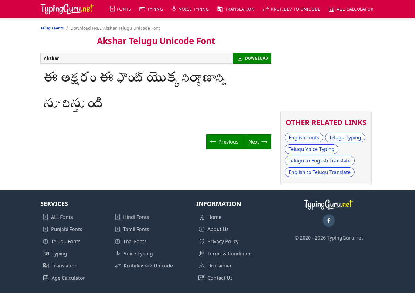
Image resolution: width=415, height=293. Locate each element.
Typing (155, 9)
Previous (228, 141)
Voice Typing (194, 9)
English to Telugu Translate (320, 172)
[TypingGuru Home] (67, 9)
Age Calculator (355, 9)
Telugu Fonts (52, 28)
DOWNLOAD (256, 58)
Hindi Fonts (136, 217)
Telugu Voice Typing (311, 149)
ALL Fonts (62, 217)
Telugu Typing (345, 137)
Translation (240, 9)
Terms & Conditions (230, 253)
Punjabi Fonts (66, 229)
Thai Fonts (135, 241)
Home (214, 217)
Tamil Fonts (136, 229)
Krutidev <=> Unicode (148, 265)
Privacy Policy (223, 241)
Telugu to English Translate (320, 160)
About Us (218, 229)
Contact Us (220, 277)
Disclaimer (220, 265)
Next (254, 141)
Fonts (124, 9)
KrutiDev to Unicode (296, 9)
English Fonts (304, 137)
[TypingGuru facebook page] (329, 220)
